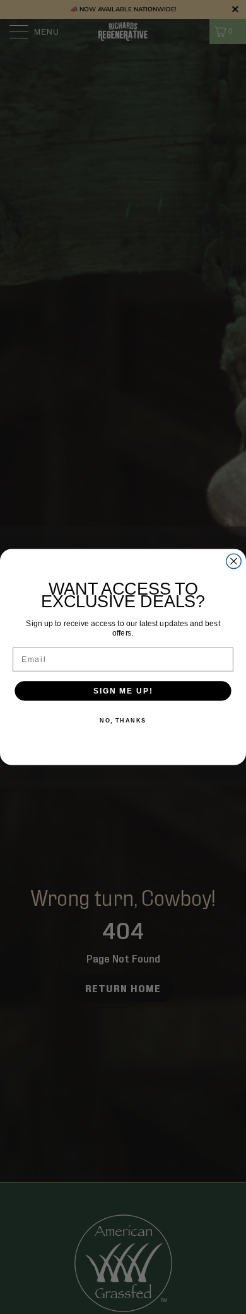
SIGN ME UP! (123, 691)
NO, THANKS (123, 720)
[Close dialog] (233, 561)
